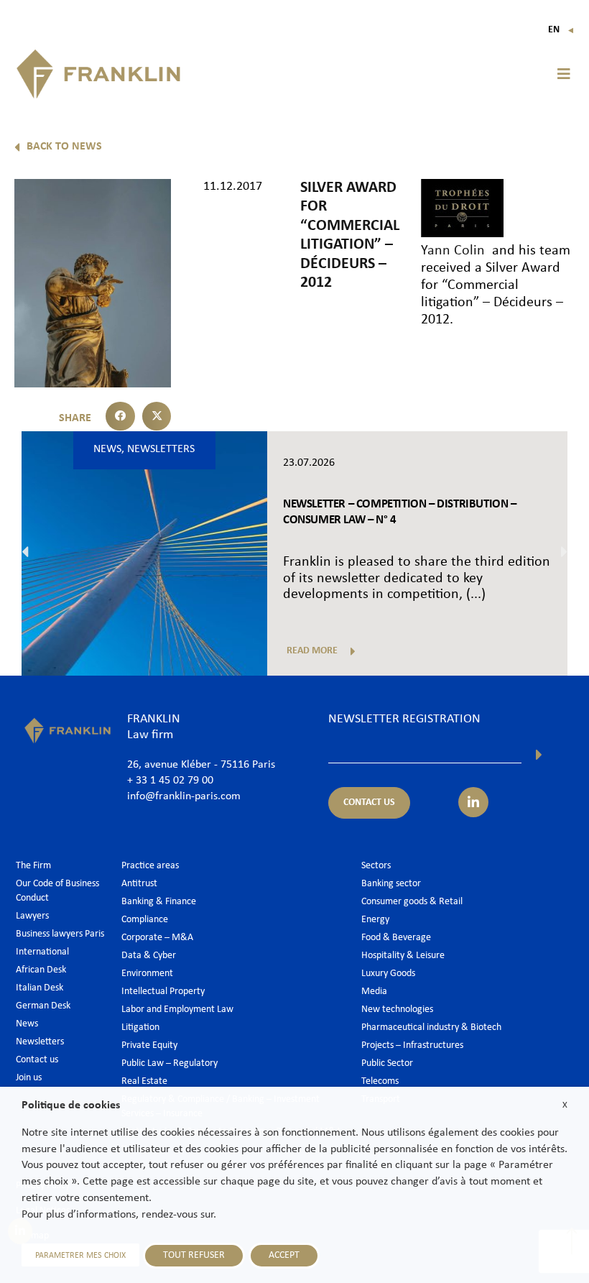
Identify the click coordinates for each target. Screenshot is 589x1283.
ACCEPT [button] (284, 1255)
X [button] (564, 1105)
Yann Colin (453, 251)
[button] (564, 74)
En (561, 29)
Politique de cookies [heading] (71, 1105)
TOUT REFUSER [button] (194, 1255)
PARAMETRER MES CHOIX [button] (80, 1255)
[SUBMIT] (539, 754)
